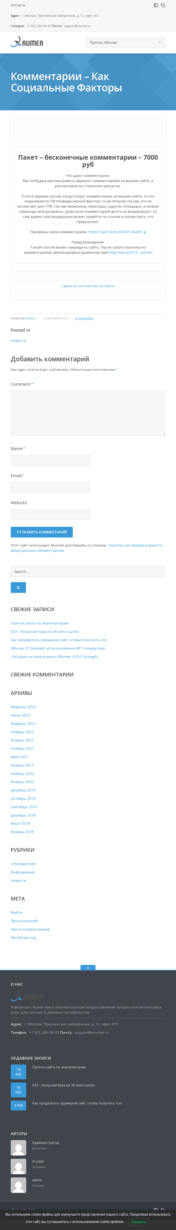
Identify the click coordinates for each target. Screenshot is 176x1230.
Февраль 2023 (23, 723)
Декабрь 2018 (23, 815)
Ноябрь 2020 (22, 773)
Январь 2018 (22, 831)
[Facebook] (156, 5)
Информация (23, 872)
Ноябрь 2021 (22, 748)
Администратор (45, 1142)
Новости (18, 340)
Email (16, 475)
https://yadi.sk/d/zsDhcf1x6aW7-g (117, 231)
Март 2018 (20, 823)
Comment (21, 384)
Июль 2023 (20, 715)
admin (37, 1180)
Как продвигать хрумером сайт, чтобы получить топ (59, 639)
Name (17, 448)
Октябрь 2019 (23, 798)
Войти (16, 912)
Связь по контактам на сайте (88, 285)
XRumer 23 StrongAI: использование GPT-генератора (58, 648)
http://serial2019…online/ (130, 252)
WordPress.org (23, 937)
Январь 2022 (22, 740)
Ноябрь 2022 (22, 731)
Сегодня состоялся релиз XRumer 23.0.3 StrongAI (54, 656)
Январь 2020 (22, 781)
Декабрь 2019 (23, 790)
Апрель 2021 (22, 765)
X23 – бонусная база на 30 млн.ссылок (45, 631)
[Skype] (163, 5)
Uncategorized (23, 863)
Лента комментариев (30, 929)
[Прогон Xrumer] (28, 41)
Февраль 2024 (23, 706)
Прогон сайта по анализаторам (39, 623)
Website (19, 503)
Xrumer (31, 318)
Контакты (18, 5)
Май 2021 (19, 756)
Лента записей (24, 920)
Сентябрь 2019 (24, 806)
